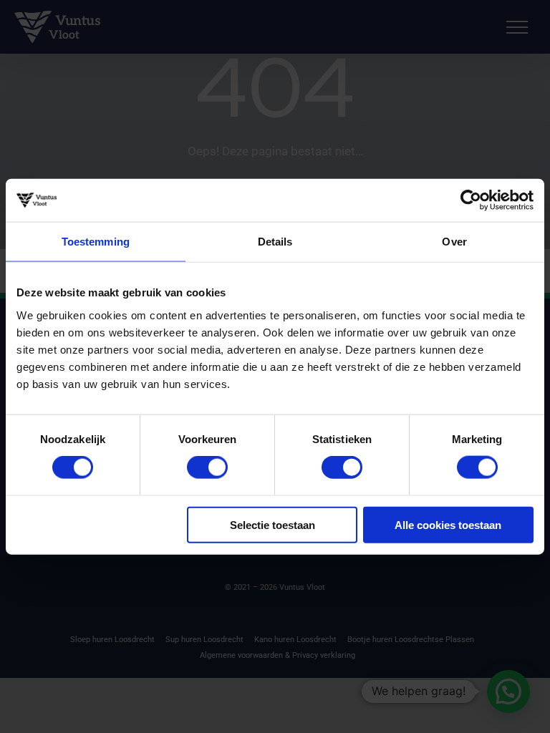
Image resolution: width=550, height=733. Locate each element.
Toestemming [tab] (96, 242)
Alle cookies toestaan (448, 524)
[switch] (207, 467)
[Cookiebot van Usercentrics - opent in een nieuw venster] (471, 200)
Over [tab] (454, 242)
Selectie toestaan (272, 524)
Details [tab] (275, 242)
